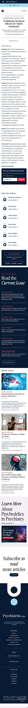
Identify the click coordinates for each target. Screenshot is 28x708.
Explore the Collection (6, 523)
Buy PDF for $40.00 (14, 254)
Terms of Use (13, 696)
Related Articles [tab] (13, 40)
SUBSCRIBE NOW (14, 661)
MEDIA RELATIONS (14, 638)
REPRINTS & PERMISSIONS (14, 640)
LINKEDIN (13, 679)
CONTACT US (14, 642)
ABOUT (14, 633)
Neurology (24, 10)
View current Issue (8, 362)
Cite (18, 5)
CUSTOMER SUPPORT (14, 644)
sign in (10, 257)
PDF (7, 5)
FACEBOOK (14, 674)
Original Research (8, 18)
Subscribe (14, 574)
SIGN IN (14, 652)
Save (10, 5)
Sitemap (22, 701)
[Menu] (3, 1)
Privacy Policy (6, 696)
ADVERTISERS (14, 635)
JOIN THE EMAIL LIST (14, 655)
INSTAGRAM (14, 676)
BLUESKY (14, 683)
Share (14, 5)
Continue (21, 179)
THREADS (14, 681)
